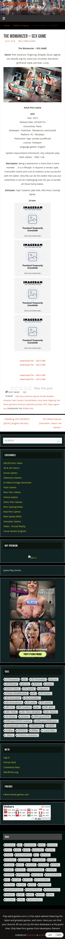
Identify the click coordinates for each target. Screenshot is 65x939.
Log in (6, 757)
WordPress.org (10, 772)
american (28, 396)
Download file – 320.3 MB (32, 364)
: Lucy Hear (49, 730)
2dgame (43, 688)
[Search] (58, 441)
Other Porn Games (12, 502)
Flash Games (9, 487)
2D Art (53, 679)
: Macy (9, 735)
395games (36, 726)
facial (45, 400)
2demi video (12, 688)
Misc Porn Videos (12, 492)
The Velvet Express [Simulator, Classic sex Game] (50, 423)
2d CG (25, 684)
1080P (51, 725)
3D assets (46, 702)
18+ (37, 707)
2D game (29, 688)
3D (33, 693)
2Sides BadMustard (16, 693)
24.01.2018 (10, 41)
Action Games (10, 472)
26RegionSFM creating (18, 721)
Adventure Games (12, 477)
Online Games (10, 497)
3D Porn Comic (23, 875)
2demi (49, 684)
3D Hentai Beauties (36, 870)
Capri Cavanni (17, 400)
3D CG (9, 707)
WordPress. (44, 935)
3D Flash (55, 865)
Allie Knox (19, 396)
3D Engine (43, 865)
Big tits (36, 396)
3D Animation (32, 698)
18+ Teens (50, 712)
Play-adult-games (14, 4)
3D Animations (14, 702)
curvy (39, 400)
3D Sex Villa (37, 875)
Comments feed (11, 767)
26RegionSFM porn (46, 721)
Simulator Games (12, 521)
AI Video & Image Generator (17, 482)
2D (24, 679)
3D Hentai (20, 870)
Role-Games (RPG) (12, 516)
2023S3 (22, 730)
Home (7, 25)
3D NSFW (9, 875)
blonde (43, 396)
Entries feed (9, 762)
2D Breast (11, 684)
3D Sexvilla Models (53, 875)
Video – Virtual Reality (14, 526)
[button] (54, 934)
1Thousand (12, 679)
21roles (25, 716)
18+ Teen (11, 712)
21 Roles (11, 716)
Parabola (31, 935)
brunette (7, 400)
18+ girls (49, 707)
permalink (28, 408)
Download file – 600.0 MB (32, 360)
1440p (9, 730)
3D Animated (13, 698)
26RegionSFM (41, 716)
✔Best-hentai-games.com (16, 794)
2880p (34, 730)
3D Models (51, 870)
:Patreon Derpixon (27, 735)
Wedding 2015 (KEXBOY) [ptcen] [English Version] (16, 421)
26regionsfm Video (16, 725)
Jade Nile (30, 404)
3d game (9, 870)
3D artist (31, 702)
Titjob (49, 404)
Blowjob (50, 396)
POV (45, 404)
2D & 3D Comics (11, 467)
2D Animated (38, 679)
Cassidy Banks (30, 400)
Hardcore (22, 404)
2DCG (37, 684)
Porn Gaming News (13, 506)
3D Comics (24, 707)
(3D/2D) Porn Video (12, 463)
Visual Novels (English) (14, 531)
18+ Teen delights (30, 712)
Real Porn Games (21, 25)
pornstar (38, 404)
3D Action (45, 693)
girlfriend (13, 404)
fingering (52, 400)
